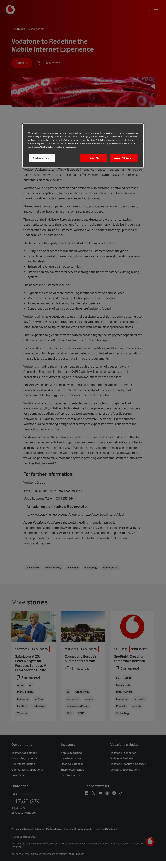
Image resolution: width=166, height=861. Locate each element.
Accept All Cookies (124, 158)
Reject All (94, 158)
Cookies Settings (42, 158)
